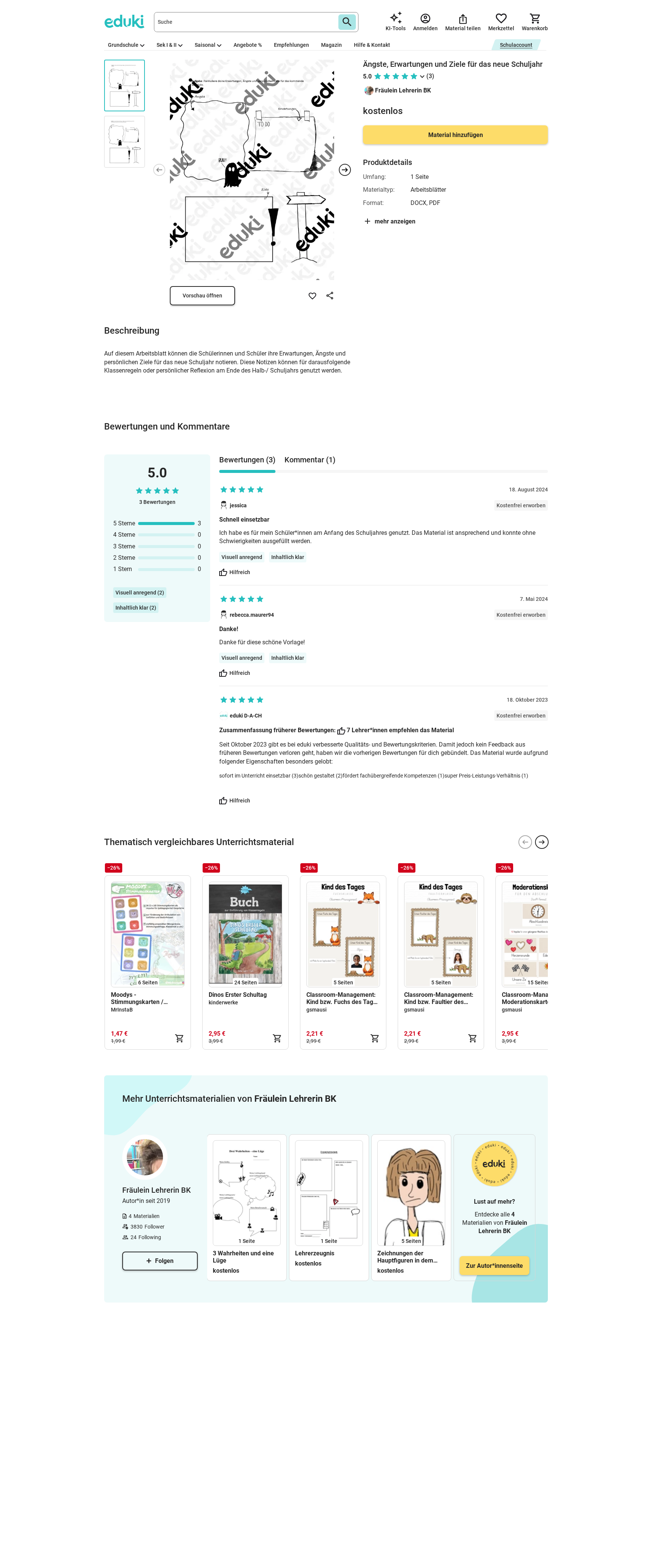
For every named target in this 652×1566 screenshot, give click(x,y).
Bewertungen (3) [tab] (247, 459)
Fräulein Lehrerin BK (403, 90)
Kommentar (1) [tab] (309, 459)
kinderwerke (223, 1002)
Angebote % (248, 45)
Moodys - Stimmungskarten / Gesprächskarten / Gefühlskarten (137, 998)
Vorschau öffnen (202, 296)
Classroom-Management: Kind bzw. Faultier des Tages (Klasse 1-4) (439, 998)
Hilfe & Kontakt (372, 45)
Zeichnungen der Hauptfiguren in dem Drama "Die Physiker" (406, 1257)
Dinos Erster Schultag (238, 994)
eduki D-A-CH (246, 716)
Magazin (331, 45)
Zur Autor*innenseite (494, 1265)
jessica (238, 505)
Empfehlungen (291, 45)
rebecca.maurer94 (252, 615)
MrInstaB (122, 1010)
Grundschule (123, 45)
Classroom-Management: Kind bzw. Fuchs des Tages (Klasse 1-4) (343, 998)
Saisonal (205, 45)
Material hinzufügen (455, 135)
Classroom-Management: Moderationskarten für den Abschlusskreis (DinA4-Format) (538, 998)
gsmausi (316, 1010)
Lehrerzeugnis (314, 1253)
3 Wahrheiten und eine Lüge (243, 1257)
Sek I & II (167, 45)
